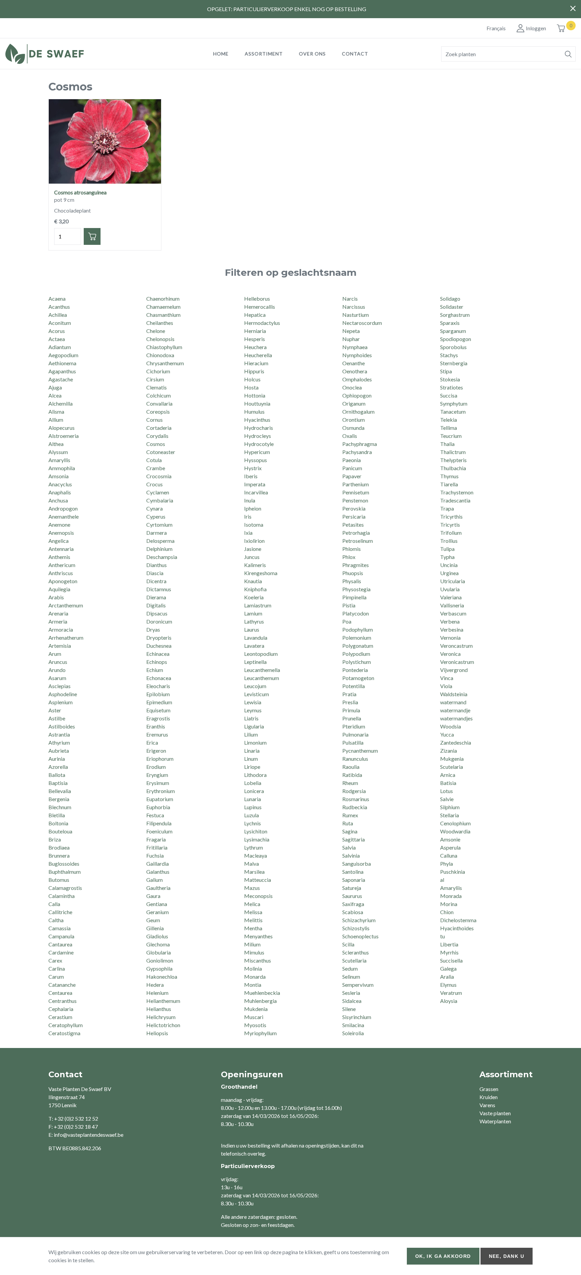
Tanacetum (453, 411)
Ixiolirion (254, 540)
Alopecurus (61, 427)
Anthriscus (60, 573)
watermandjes (456, 718)
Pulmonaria (355, 734)
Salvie (447, 799)
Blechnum (59, 807)
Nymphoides (357, 355)
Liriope (252, 766)
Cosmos (155, 444)
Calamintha (61, 896)
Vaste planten (495, 1113)
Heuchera (255, 347)
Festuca (155, 815)
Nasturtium (355, 314)
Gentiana (156, 904)
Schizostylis (356, 928)
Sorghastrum (455, 314)
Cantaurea (60, 944)
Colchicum (158, 395)
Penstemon (355, 500)
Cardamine (61, 952)
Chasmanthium (163, 314)
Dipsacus (156, 613)
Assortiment (264, 54)
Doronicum (159, 621)
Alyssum (58, 452)
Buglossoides (63, 863)
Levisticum (256, 694)
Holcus (252, 379)
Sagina (349, 831)
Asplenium (60, 702)
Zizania (448, 750)
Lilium (251, 734)
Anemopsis (61, 532)
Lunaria (252, 799)
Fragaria (156, 839)
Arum (54, 653)
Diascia (154, 573)
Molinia (253, 968)
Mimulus (254, 952)
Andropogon (63, 508)
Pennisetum (355, 492)
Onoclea (352, 387)
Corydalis (157, 436)
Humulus (254, 411)
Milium (252, 944)
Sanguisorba (356, 863)
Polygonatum (357, 645)
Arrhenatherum (65, 637)
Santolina (352, 871)
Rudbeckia (354, 807)
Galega (448, 968)
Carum (56, 976)
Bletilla (56, 815)
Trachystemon (456, 492)
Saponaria (353, 879)
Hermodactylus (262, 323)
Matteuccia (257, 879)
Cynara (154, 508)
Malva (251, 863)
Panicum (352, 468)
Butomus (58, 879)
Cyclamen (157, 492)
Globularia (158, 952)
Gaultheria (158, 888)
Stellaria (449, 815)
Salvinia (351, 855)
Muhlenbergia (260, 1001)
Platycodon (355, 613)
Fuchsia (155, 855)
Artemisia (59, 645)
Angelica (58, 540)
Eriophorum (159, 758)
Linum (251, 758)
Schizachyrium (359, 920)
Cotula (154, 460)
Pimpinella (354, 597)
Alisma (56, 411)
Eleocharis (158, 686)
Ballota (56, 775)
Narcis (350, 298)
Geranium (157, 912)
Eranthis (155, 726)
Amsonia (58, 476)
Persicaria (353, 516)
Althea (56, 444)
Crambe (155, 468)
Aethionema (62, 363)
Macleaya (255, 855)
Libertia (449, 944)
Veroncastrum (456, 645)
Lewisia (252, 702)
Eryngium (157, 775)
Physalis (351, 581)
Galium (154, 879)
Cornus (154, 419)
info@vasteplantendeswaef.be (88, 1134)
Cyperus (155, 516)
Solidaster (451, 306)
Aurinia (56, 758)
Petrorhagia (356, 532)
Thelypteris (453, 460)
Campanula (61, 936)
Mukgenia (452, 758)
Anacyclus (60, 484)
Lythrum (253, 847)
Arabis (56, 597)
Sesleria (351, 992)
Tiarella (449, 484)
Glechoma (158, 944)
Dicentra (156, 581)
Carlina (56, 968)
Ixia (248, 532)
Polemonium (356, 637)
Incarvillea (256, 492)
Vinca (446, 678)
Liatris (251, 718)
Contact (355, 54)
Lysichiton (255, 831)
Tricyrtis (450, 524)
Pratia (349, 694)
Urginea (449, 573)
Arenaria (58, 613)
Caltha (56, 920)
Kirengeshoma (260, 573)
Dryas (153, 629)
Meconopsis (258, 896)
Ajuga (55, 387)
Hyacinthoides (457, 928)
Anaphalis (59, 492)
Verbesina (451, 629)
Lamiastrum (257, 605)
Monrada (451, 896)
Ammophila (61, 468)
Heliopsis (157, 1033)
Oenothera (354, 371)
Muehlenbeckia (262, 992)
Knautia (253, 581)
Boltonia (58, 823)
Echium (154, 670)
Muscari (253, 1017)
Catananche (62, 984)
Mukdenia (256, 1009)
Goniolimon (159, 960)
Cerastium (60, 1017)
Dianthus (156, 565)
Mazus (252, 888)
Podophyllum (357, 629)
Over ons (312, 54)
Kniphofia (255, 589)
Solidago (450, 298)
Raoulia (350, 766)
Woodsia (450, 726)
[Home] (101, 54)
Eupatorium (159, 799)
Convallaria (159, 403)
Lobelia (252, 783)
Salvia (349, 847)
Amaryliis (451, 888)
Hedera (155, 984)
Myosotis (255, 1025)
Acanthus (59, 306)
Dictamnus (158, 589)
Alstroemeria (63, 436)
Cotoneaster (160, 452)
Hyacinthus (257, 419)
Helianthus (158, 1009)
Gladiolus (157, 936)
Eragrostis (158, 718)
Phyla (446, 863)
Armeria (57, 621)
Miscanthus (257, 960)
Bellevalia (59, 791)
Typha (447, 557)
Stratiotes (451, 387)
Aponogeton (62, 581)
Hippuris (254, 371)
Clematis (156, 387)
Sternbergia (453, 363)
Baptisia (58, 783)
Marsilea (254, 871)
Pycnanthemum (360, 750)
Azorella (58, 766)
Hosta (251, 387)
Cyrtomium (159, 524)
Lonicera (254, 791)
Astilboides (61, 726)
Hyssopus (255, 460)
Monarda (255, 976)
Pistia (348, 605)
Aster (54, 710)
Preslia (350, 702)
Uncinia (449, 565)
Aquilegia (59, 589)
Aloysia (448, 1001)
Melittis (253, 920)
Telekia (448, 419)
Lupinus (253, 807)
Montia (252, 984)
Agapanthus (62, 371)
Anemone (59, 524)
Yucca (447, 734)
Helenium (157, 992)
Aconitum (59, 323)
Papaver (351, 476)
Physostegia (356, 589)
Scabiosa (352, 912)
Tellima (448, 427)
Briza (54, 839)
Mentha (253, 928)
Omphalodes (357, 379)
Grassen (488, 1089)
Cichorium (158, 371)
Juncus (252, 557)
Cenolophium (455, 823)
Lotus (446, 791)
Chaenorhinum (163, 298)
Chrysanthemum (165, 363)
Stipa (446, 371)
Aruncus (57, 662)
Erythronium (160, 791)
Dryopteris (158, 637)
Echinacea (157, 653)
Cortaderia (158, 427)
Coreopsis (158, 411)
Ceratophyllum (65, 1025)
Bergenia (58, 799)
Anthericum (61, 565)
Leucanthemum (261, 678)
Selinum (351, 976)
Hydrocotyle (259, 444)
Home (221, 54)
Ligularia (254, 726)
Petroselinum (357, 540)
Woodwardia (455, 831)
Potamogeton (358, 678)
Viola (446, 686)
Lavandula (255, 637)
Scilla (348, 944)
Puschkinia (452, 871)
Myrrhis (449, 952)
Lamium (253, 613)
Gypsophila (159, 968)
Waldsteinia (453, 694)
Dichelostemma (458, 920)
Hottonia (254, 395)
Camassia (59, 928)
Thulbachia (453, 468)
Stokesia (450, 379)
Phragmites (355, 565)
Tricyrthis (451, 516)
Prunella (351, 718)
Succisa (448, 395)
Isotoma (253, 524)
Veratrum (451, 992)
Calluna (448, 855)
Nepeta (351, 331)
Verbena (450, 621)
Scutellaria (354, 960)
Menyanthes (258, 936)
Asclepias (59, 686)
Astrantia (59, 734)
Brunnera (59, 855)
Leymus (253, 710)
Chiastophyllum (164, 347)
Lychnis (252, 823)
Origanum (353, 403)
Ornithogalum (358, 411)
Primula (351, 710)
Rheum (350, 783)
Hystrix (253, 468)
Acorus (56, 331)
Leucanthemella (262, 670)
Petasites (353, 524)
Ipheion (252, 508)
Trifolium (451, 532)
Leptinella (255, 662)
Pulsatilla (352, 742)
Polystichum (356, 662)
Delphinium (159, 549)
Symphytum (453, 403)
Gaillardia (157, 863)
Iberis (251, 476)
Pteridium (353, 726)
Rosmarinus (355, 799)
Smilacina (353, 1025)
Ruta (347, 823)
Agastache (60, 379)
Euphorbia (158, 807)
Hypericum (257, 452)
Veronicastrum (457, 662)
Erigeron (156, 750)
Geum (153, 920)
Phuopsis (352, 573)
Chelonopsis (160, 339)
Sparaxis (450, 323)
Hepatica (255, 314)
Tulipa (447, 549)
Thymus (449, 476)
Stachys (449, 355)
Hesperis (254, 339)
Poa (346, 621)
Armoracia (60, 629)
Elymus (448, 984)
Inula (249, 500)
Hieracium (256, 363)
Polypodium (356, 653)
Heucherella (258, 355)
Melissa (253, 912)
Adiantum (59, 347)
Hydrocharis (258, 427)
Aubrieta (58, 750)
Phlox (348, 557)
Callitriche (60, 912)
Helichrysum (161, 1017)
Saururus (352, 896)
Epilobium (158, 694)
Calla (54, 904)
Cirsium (155, 379)
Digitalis (156, 605)
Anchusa (58, 500)
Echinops (156, 662)
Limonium (255, 742)
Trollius (449, 540)
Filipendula (158, 823)
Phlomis (351, 549)
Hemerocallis (259, 306)
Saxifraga (353, 904)
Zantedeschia (455, 742)
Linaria (252, 750)
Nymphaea (354, 347)
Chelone (155, 331)
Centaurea (60, 992)
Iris (247, 516)
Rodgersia (354, 791)
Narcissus (353, 306)
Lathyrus (254, 621)
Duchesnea (158, 645)
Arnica (447, 775)
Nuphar (351, 339)
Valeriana (451, 597)
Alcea (55, 395)
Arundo (57, 670)
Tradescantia (455, 500)
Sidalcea (351, 1001)
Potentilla (353, 686)
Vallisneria (452, 605)
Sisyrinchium (356, 1017)
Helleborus (257, 298)
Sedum (350, 968)
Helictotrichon (163, 1025)
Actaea (56, 339)
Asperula (450, 847)
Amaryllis (59, 460)
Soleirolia (353, 1033)
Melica (252, 904)
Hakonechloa (161, 976)
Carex (55, 960)
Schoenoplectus (360, 936)
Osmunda (353, 427)
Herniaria (255, 331)
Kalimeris (255, 565)
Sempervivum (358, 984)
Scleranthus (355, 952)
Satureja (351, 888)
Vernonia (450, 637)
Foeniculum (159, 831)
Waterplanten (495, 1121)
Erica (152, 742)
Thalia (447, 444)
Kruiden (488, 1097)
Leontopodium (261, 653)
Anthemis (59, 557)
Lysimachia (256, 839)
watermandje (455, 710)
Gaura (153, 896)
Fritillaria (156, 847)
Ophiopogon (357, 395)
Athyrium (59, 742)
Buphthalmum (64, 871)
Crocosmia (158, 476)
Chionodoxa (160, 355)
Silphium (450, 807)
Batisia (448, 783)
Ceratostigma (64, 1033)
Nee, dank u (506, 1256)
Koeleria (254, 597)
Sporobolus (453, 347)
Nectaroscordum (362, 323)
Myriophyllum (260, 1033)
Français (496, 28)
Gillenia (155, 928)
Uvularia (450, 589)
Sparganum (453, 331)
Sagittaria (353, 839)
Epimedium (159, 702)
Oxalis (349, 436)
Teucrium (451, 436)
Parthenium (355, 484)
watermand (453, 702)
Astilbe (56, 718)
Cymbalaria (159, 500)
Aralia (447, 976)
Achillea (57, 314)
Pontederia (355, 670)
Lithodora (255, 775)
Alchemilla (60, 403)
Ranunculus (355, 758)
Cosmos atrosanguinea (80, 192)
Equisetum (158, 710)
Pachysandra (357, 452)
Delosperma (160, 540)
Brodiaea (59, 847)
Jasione (252, 549)
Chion (447, 912)
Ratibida (352, 775)
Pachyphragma (359, 444)
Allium (55, 419)
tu (442, 936)
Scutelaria (451, 766)
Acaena (57, 298)
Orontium (353, 419)
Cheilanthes (159, 323)
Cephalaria (60, 1009)
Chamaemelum (163, 306)
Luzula (251, 815)
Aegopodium (63, 355)
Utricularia (452, 581)
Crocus (154, 484)
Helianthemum (163, 1001)
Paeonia (351, 460)
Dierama (156, 597)
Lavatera (254, 645)
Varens (487, 1105)
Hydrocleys (257, 436)
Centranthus (62, 1001)
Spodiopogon (455, 339)
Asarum (57, 678)
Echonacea (158, 678)
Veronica (450, 653)
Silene (349, 1009)
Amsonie (450, 839)
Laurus (251, 629)
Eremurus (157, 734)
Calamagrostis (65, 888)
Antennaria (61, 549)
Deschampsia (161, 557)
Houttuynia (257, 403)
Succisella (451, 960)
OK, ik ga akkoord (443, 1256)
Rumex (350, 815)
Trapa (447, 508)
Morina (448, 904)
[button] (568, 54)
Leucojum (255, 686)
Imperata (254, 484)
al (442, 879)
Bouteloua (60, 831)
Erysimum (157, 783)
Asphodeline (62, 694)
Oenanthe (353, 363)
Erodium (156, 766)
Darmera (156, 532)
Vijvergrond (454, 670)
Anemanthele (63, 516)
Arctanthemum (65, 605)
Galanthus (157, 871)
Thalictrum (453, 452)
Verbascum (453, 613)
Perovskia (353, 508)
